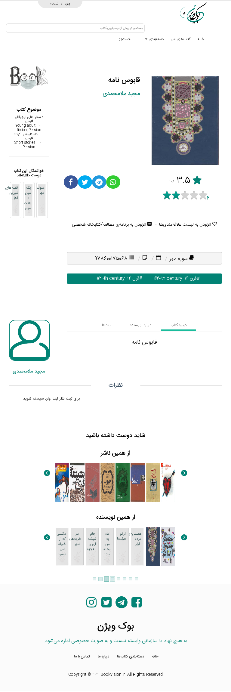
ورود (67, 3)
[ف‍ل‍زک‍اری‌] (92, 482)
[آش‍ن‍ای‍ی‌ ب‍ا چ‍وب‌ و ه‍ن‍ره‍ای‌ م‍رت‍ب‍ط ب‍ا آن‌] (107, 482)
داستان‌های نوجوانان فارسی (29, 119)
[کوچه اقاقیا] (168, 482)
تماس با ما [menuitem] (82, 656)
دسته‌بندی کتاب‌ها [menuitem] (130, 656)
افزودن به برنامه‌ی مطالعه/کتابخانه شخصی (109, 224)
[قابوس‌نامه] (153, 546)
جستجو (125, 39)
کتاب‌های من (180, 39)
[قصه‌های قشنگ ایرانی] (168, 546)
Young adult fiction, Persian (28, 127)
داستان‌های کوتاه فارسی (26, 136)
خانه (201, 39)
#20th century (164, 278)
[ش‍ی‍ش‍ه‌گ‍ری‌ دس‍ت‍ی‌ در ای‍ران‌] (77, 482)
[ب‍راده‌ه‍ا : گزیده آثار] (138, 482)
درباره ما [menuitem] (103, 656)
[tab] (178, 325)
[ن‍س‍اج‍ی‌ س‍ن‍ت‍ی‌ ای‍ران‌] (123, 482)
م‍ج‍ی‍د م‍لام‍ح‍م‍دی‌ (121, 94)
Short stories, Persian (25, 145)
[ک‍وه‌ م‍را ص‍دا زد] (62, 482)
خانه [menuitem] (155, 656)
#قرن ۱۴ (190, 278)
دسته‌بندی (155, 39)
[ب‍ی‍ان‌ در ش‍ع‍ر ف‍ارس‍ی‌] (153, 482)
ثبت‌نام (54, 3)
